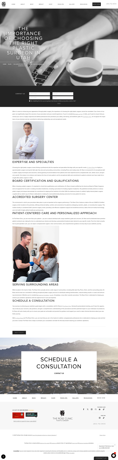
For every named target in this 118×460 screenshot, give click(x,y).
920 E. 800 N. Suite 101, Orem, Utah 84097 (24, 421)
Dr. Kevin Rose (91, 167)
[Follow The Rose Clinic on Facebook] (83, 409)
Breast (41, 4)
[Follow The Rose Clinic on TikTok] (103, 409)
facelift (51, 295)
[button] (3, 456)
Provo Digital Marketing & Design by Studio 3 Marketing (44, 435)
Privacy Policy (103, 435)
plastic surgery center (44, 443)
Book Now (96, 4)
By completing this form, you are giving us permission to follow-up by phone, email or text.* (53, 101)
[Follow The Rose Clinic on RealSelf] (95, 409)
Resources (83, 4)
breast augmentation (43, 295)
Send (59, 103)
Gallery (72, 4)
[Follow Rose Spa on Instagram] (99, 417)
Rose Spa (61, 4)
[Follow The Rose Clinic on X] (87, 409)
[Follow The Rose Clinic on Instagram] (91, 409)
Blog (9, 64)
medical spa (54, 443)
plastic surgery (79, 114)
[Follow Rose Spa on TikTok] (103, 417)
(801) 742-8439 (111, 4)
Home (13, 4)
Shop (50, 4)
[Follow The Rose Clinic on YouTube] (99, 409)
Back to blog (19, 332)
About (23, 4)
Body (32, 4)
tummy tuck (74, 443)
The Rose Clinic (87, 116)
